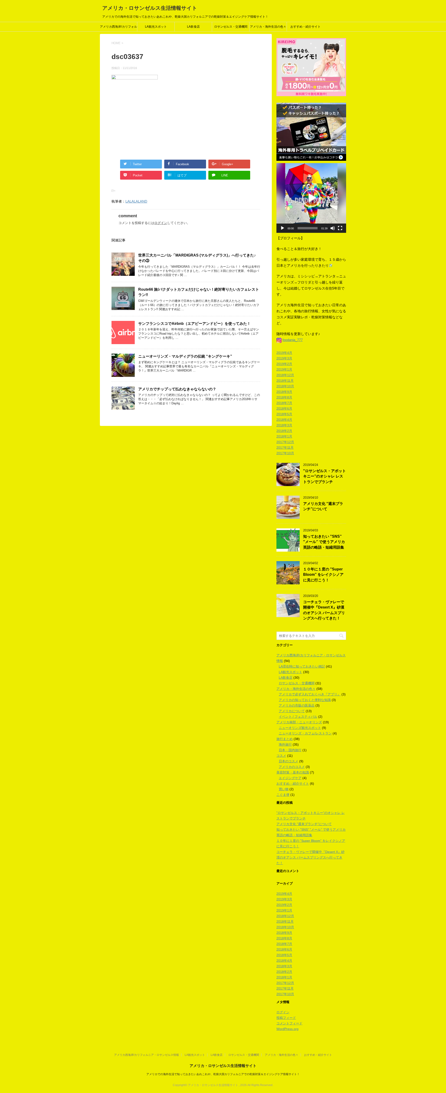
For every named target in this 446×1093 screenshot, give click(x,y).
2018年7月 (284, 403)
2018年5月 (284, 414)
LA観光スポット (156, 26)
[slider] (308, 228)
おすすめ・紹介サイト (305, 26)
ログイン (160, 223)
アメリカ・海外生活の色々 (268, 26)
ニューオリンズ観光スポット (300, 728)
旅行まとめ (284, 739)
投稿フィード (286, 1018)
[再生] (282, 228)
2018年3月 (284, 425)
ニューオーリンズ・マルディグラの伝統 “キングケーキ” (185, 356)
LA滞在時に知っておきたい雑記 (302, 666)
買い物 (284, 789)
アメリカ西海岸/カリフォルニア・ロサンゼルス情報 (118, 28)
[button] (311, 198)
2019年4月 (284, 353)
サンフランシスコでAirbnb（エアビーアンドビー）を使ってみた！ (194, 324)
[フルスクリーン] (340, 228)
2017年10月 (285, 453)
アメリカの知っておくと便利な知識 (305, 700)
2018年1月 (284, 436)
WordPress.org (287, 1029)
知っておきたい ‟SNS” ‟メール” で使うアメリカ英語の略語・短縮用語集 (324, 541)
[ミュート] (332, 228)
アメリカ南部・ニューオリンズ (299, 722)
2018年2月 (284, 431)
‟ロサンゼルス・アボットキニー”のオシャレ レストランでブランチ (324, 476)
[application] (311, 198)
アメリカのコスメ (292, 767)
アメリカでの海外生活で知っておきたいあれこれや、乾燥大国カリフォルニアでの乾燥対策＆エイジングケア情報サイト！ (223, 1074)
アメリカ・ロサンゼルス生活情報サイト (149, 8)
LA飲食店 (193, 26)
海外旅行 (285, 744)
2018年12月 (285, 375)
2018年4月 (284, 419)
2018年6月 (284, 408)
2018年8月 (284, 397)
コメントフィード (289, 1023)
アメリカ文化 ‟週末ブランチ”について (323, 506)
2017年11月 (285, 447)
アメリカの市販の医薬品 (297, 705)
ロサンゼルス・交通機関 (230, 26)
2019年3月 (284, 358)
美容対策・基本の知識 (292, 772)
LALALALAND (136, 201)
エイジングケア (290, 778)
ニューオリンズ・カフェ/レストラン (305, 733)
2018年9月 (284, 392)
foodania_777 (292, 340)
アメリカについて (292, 711)
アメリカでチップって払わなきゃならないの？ (177, 389)
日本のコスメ (288, 761)
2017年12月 (285, 442)
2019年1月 (284, 369)
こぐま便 (282, 795)
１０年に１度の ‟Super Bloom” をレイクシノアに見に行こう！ (323, 574)
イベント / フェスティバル (298, 716)
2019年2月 (284, 364)
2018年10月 (285, 386)
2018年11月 (285, 380)
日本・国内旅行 (290, 750)
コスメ (281, 755)
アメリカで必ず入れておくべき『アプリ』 (310, 694)
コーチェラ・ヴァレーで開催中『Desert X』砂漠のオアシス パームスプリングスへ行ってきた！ (324, 610)
